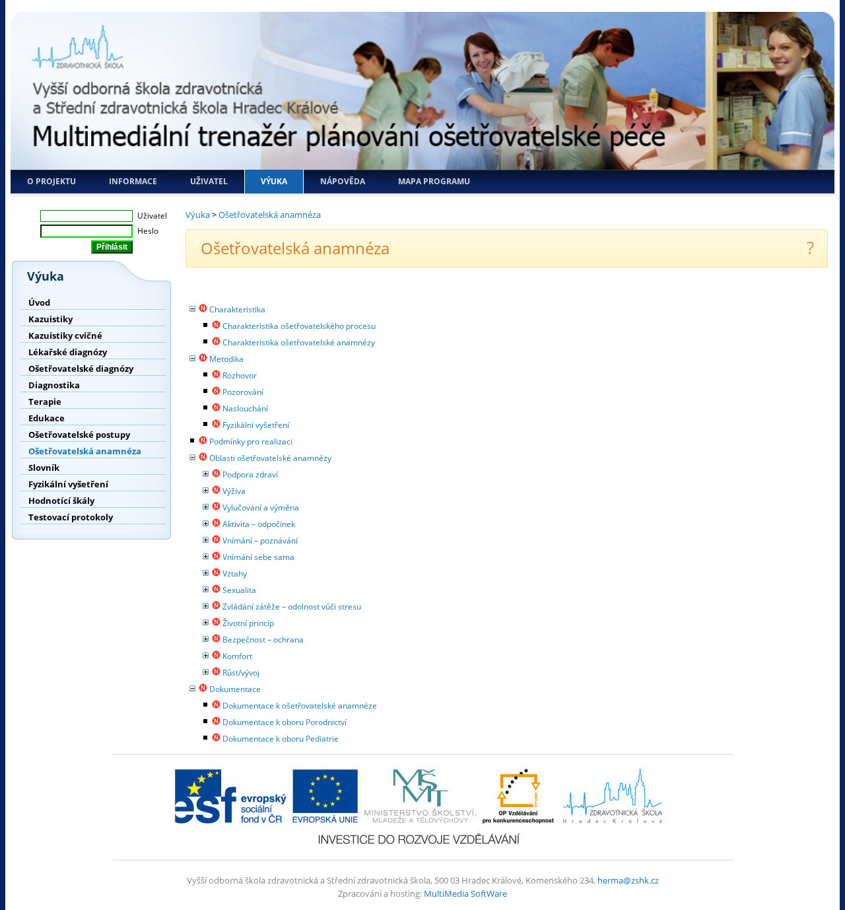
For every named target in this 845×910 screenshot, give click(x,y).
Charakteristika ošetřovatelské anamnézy (298, 342)
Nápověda (342, 181)
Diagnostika (54, 385)
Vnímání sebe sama (258, 557)
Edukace (46, 418)
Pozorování (242, 392)
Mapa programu (434, 181)
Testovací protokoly (70, 517)
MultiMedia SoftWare (465, 893)
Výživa (234, 491)
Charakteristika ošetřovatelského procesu (299, 326)
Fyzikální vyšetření (68, 484)
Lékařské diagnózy (67, 352)
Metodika (226, 359)
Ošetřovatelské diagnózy (80, 368)
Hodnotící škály (61, 501)
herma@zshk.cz (628, 880)
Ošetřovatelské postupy (79, 434)
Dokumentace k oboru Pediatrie (280, 738)
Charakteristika (237, 309)
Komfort (237, 656)
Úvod (39, 302)
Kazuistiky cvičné (65, 335)
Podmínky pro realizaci (250, 441)
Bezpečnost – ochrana (263, 639)
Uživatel (209, 181)
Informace (133, 181)
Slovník (43, 467)
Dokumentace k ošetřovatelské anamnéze (299, 705)
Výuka (274, 181)
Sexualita (239, 590)
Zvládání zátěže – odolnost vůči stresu (291, 606)
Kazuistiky (50, 319)
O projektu (51, 181)
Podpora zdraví (250, 474)
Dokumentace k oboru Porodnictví (284, 722)
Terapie (44, 401)
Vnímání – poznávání (260, 540)
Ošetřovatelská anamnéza (84, 451)
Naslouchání (245, 408)
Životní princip (248, 623)
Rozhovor (239, 375)
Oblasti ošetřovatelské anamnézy (270, 458)
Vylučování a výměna (260, 507)
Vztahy (234, 573)
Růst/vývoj (240, 672)
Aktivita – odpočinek (258, 524)
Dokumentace (235, 689)
